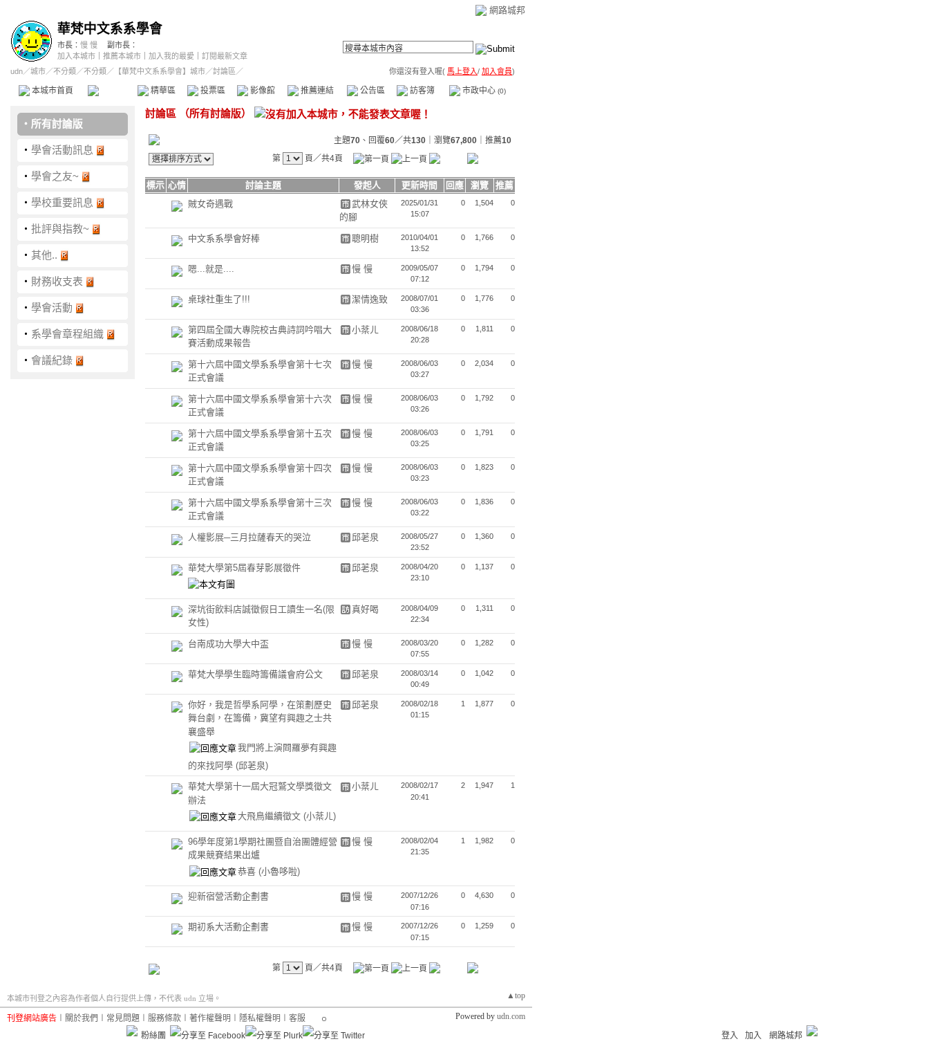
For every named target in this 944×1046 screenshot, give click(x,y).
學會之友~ (55, 176)
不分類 (64, 71)
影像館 (261, 90)
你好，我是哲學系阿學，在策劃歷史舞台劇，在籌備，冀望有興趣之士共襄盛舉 (260, 718)
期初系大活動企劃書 (228, 926)
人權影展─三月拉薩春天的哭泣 (249, 537)
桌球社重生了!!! (219, 299)
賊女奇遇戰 (210, 204)
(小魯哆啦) (279, 871)
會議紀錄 (52, 360)
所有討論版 (57, 123)
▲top (516, 995)
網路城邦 (507, 10)
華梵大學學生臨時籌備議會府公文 (255, 674)
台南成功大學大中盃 (228, 644)
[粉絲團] (132, 1030)
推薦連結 (316, 90)
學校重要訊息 (62, 202)
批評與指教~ (60, 229)
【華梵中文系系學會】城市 (159, 71)
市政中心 (483, 90)
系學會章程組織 (67, 334)
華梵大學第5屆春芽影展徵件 (244, 567)
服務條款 (164, 1018)
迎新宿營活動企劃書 (228, 896)
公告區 (371, 90)
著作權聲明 (210, 1018)
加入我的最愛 (171, 56)
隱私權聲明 (260, 1018)
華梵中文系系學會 (109, 28)
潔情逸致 (370, 299)
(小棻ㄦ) (319, 816)
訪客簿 (421, 90)
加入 (753, 1035)
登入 (729, 1035)
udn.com (511, 1016)
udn (16, 71)
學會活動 (52, 307)
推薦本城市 (122, 56)
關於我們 (81, 1018)
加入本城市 (76, 56)
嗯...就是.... (211, 269)
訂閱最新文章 (224, 56)
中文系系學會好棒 (224, 238)
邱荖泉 (365, 537)
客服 (297, 1018)
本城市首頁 (51, 90)
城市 (38, 71)
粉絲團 (153, 1035)
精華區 (162, 90)
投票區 (211, 90)
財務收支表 (57, 281)
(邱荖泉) (252, 765)
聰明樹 (365, 238)
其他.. (44, 255)
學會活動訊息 (62, 150)
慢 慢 (88, 45)
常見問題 (123, 1018)
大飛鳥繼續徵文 (270, 816)
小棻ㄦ (365, 329)
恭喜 (248, 871)
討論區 (112, 90)
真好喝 (365, 609)
